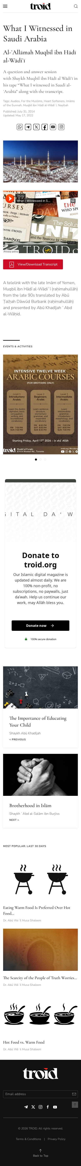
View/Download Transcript (37, 264)
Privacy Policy (56, 1139)
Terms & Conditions (28, 1139)
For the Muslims (31, 101)
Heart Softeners (54, 101)
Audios (15, 101)
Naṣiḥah (63, 105)
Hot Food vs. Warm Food (23, 1042)
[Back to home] (40, 6)
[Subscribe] (74, 1094)
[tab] (36, 460)
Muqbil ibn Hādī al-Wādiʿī (39, 105)
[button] (5, 6)
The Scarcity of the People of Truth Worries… (40, 977)
